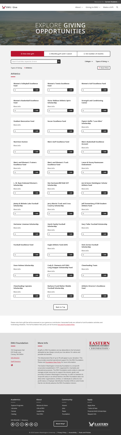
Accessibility (73, 432)
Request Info (92, 414)
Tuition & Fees (92, 408)
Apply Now (91, 405)
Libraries (14, 408)
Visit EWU (40, 414)
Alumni (64, 405)
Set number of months (94, 54)
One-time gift (28, 54)
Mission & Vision (42, 405)
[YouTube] (26, 424)
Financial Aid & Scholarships (97, 411)
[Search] (117, 7)
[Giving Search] (59, 61)
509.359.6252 (15, 358)
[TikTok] (36, 424)
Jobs (63, 408)
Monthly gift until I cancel (61, 54)
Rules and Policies (85, 432)
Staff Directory (16, 361)
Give (15, 7)
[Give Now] (12, 365)
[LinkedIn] (31, 424)
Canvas (13, 411)
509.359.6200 (15, 420)
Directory (25, 420)
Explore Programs (17, 405)
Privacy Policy (61, 432)
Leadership (40, 411)
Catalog (13, 414)
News (64, 411)
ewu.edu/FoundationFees (66, 325)
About (78, 7)
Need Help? (60, 424)
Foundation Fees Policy (53, 362)
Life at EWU (40, 408)
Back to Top (60, 307)
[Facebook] (12, 424)
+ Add (36, 90)
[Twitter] (17, 424)
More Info (17, 106)
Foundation (66, 414)
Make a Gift (108, 7)
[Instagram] (22, 424)
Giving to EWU (92, 7)
